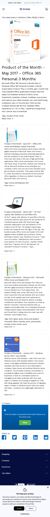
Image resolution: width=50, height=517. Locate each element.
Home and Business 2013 (19, 183)
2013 (10, 319)
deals (15, 319)
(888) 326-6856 (14, 3)
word (24, 324)
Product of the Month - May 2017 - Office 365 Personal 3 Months (23, 73)
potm (28, 322)
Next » (8, 403)
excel (21, 319)
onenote (21, 322)
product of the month (15, 116)
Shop (25, 423)
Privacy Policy (29, 504)
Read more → (7, 118)
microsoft (8, 322)
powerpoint (35, 322)
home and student (31, 319)
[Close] (48, 487)
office (15, 322)
